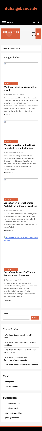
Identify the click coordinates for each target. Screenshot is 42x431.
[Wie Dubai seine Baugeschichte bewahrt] (21, 73)
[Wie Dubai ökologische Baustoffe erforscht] (20, 34)
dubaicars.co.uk (11, 408)
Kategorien (9, 382)
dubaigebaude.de (21, 8)
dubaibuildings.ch (12, 403)
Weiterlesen (7, 115)
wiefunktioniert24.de (13, 413)
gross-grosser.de (12, 418)
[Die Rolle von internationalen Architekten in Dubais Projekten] (21, 189)
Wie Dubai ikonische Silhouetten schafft (21, 365)
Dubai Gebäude (10, 84)
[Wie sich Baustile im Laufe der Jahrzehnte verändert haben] (21, 132)
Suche (5, 313)
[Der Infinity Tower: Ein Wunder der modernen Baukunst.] (21, 253)
